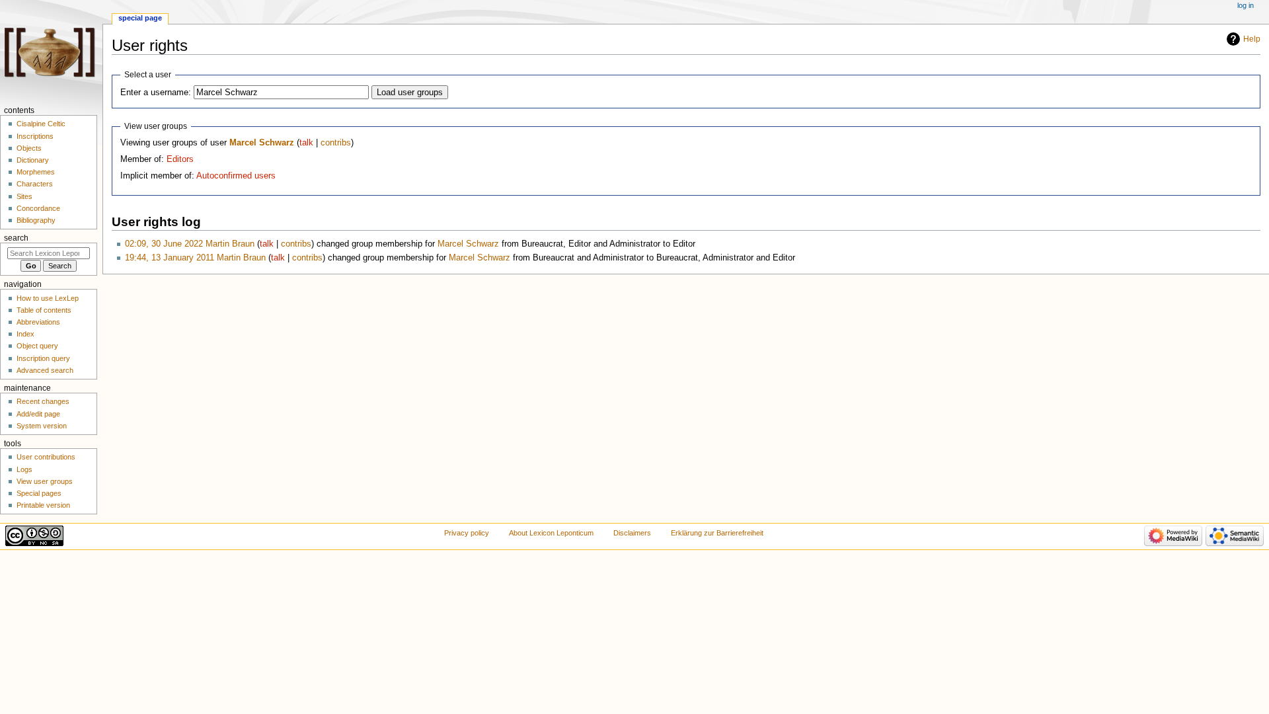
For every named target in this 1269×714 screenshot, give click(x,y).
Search (16, 238)
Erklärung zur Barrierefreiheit (717, 533)
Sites (24, 196)
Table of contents (44, 310)
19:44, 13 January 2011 (169, 257)
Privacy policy (466, 533)
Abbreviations (38, 322)
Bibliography (36, 220)
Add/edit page (38, 414)
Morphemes (36, 172)
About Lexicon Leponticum (551, 533)
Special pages (39, 493)
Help (1251, 39)
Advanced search (45, 370)
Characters (35, 184)
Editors (180, 159)
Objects (29, 148)
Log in (1245, 5)
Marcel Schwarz (261, 142)
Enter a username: (155, 92)
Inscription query (43, 358)
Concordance (38, 208)
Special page (140, 18)
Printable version (43, 505)
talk (306, 142)
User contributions (46, 457)
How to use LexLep (48, 298)
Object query (37, 346)
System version (42, 426)
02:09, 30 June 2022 (164, 244)
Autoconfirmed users (236, 175)
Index (25, 334)
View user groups (45, 481)
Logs (24, 469)
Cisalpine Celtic (41, 124)
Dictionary (33, 160)
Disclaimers (632, 533)
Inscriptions (35, 136)
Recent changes (43, 401)
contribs (336, 142)
